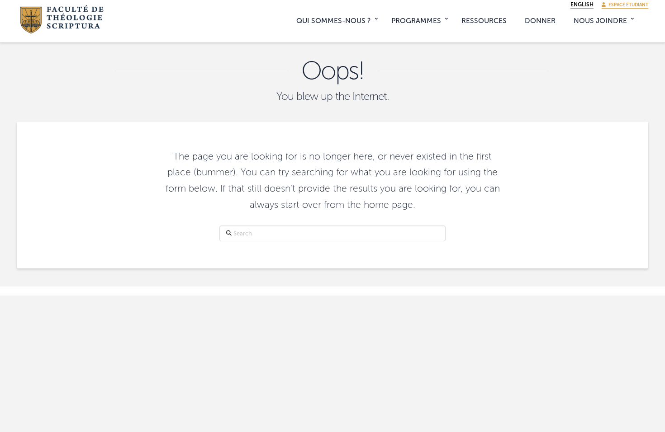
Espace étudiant (627, 4)
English (582, 4)
